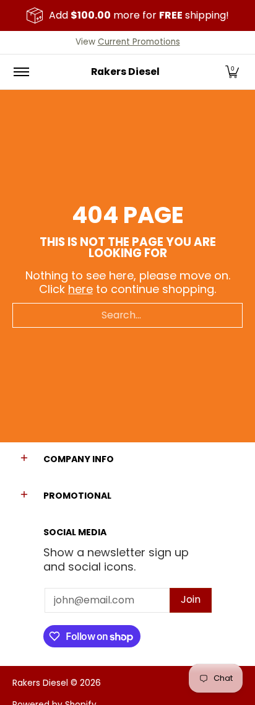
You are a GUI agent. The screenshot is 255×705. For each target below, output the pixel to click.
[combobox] (127, 315)
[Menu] (20, 72)
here (80, 289)
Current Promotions (139, 42)
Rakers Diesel (125, 71)
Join (191, 599)
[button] (232, 72)
